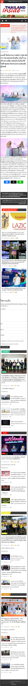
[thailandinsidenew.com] (2, 21)
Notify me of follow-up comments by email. (13, 341)
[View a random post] (25, 21)
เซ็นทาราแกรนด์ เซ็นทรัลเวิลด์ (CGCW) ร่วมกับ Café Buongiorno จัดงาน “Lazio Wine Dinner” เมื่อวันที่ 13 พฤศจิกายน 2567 (13, 234)
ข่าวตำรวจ (4, 615)
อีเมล (2, 329)
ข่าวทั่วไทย (3, 47)
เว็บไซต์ (2, 335)
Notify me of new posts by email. (10, 344)
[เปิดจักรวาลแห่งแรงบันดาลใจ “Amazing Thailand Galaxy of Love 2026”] (5, 422)
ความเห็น (3, 309)
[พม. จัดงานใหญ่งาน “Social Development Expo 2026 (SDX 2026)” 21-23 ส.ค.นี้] (5, 557)
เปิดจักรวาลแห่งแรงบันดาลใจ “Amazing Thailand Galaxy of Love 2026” (18, 423)
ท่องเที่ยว (4, 372)
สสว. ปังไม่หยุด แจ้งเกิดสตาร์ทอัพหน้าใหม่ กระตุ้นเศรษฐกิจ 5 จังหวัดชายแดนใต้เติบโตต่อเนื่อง (13, 289)
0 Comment (16, 70)
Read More (4, 391)
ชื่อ (2, 324)
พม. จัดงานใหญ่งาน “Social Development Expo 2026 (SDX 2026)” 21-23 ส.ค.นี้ (17, 558)
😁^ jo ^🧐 (14, 238)
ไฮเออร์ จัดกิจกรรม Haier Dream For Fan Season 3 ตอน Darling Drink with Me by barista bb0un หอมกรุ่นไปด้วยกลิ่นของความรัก (14, 202)
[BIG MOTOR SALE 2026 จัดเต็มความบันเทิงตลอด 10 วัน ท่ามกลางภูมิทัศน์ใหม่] (14, 445)
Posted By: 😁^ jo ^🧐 (6, 70)
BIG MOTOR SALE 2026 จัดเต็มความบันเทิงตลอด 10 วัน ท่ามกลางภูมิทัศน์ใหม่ (13, 458)
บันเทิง (3, 453)
